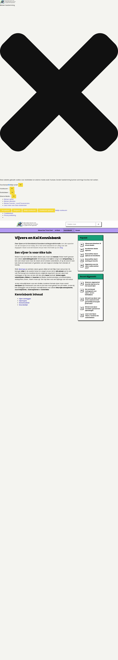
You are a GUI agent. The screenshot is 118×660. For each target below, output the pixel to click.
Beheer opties (9, 199)
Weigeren (17, 210)
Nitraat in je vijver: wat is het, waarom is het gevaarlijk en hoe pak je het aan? (92, 300)
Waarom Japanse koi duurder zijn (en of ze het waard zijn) (92, 284)
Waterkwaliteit (24, 303)
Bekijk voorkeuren (30, 210)
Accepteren (6, 210)
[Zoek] (98, 224)
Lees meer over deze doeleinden (15, 205)
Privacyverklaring (10, 215)
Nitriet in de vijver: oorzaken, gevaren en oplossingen (92, 308)
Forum (78, 230)
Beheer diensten (9, 201)
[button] (59, 92)
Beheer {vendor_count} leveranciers (17, 203)
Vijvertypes (23, 301)
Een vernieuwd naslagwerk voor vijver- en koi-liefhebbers (91, 292)
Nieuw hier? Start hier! (45, 230)
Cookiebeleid (8, 213)
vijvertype (21, 269)
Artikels (57, 230)
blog (61, 248)
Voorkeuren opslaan (46, 210)
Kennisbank (68, 230)
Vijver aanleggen (25, 299)
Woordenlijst (23, 305)
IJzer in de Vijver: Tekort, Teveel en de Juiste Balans (92, 315)
